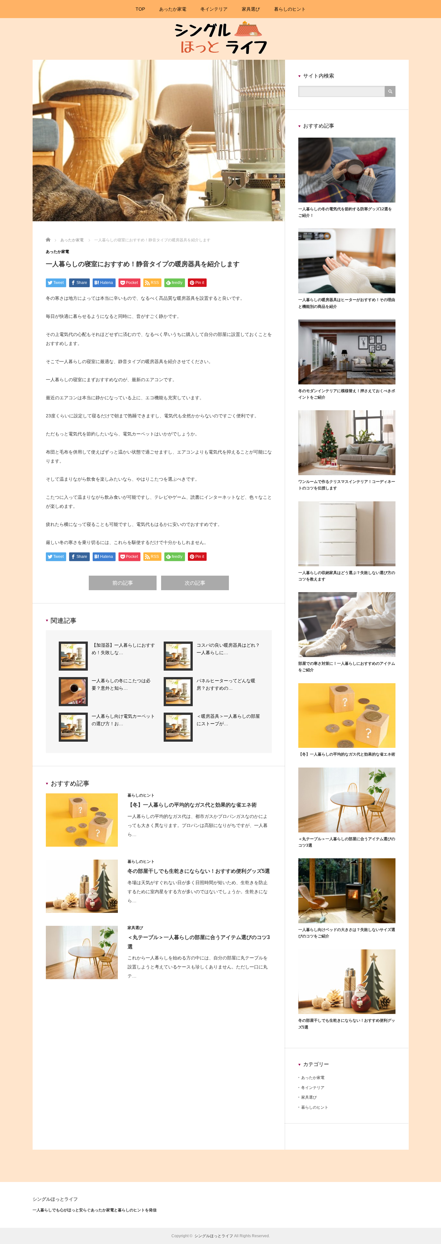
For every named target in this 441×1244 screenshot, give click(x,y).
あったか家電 (172, 9)
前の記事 (122, 583)
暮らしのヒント (290, 9)
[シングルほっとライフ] (219, 58)
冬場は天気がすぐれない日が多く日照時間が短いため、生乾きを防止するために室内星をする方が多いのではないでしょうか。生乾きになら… (198, 891)
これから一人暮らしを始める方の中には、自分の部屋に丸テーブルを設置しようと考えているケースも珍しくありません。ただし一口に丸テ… (198, 966)
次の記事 (195, 583)
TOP (140, 9)
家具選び (251, 9)
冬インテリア (214, 9)
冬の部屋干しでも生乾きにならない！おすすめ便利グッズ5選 (199, 871)
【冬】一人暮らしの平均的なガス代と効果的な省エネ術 (192, 805)
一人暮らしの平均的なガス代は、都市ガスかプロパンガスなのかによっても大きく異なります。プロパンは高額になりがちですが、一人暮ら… (198, 825)
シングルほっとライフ (55, 1199)
